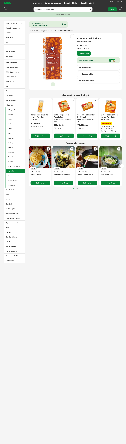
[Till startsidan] (7, 3)
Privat (112, 1)
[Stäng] (122, 14)
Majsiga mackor (37, 174)
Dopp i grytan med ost (86, 174)
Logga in (112, 9)
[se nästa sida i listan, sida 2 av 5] (122, 166)
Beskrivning (86, 68)
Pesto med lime (107, 174)
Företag (119, 1)
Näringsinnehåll (88, 81)
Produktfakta (87, 74)
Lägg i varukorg (84, 53)
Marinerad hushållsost (62, 174)
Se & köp (39, 183)
